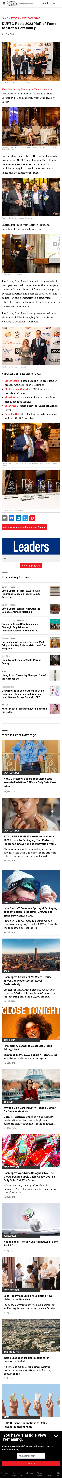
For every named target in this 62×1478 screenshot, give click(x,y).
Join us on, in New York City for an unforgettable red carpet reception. (30, 1056)
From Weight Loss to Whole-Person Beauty (21, 662)
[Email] (4, 518)
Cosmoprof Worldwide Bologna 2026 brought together (29, 993)
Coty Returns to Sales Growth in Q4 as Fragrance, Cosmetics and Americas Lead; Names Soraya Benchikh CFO (23, 694)
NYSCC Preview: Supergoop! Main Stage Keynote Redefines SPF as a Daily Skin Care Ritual (30, 782)
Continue (31, 1463)
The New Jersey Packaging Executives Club (27, 89)
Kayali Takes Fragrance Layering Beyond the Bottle (24, 710)
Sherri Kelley (12, 397)
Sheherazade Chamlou (18, 389)
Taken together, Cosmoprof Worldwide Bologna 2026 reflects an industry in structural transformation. (31, 1189)
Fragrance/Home (8, 638)
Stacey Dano (12, 380)
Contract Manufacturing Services (15, 620)
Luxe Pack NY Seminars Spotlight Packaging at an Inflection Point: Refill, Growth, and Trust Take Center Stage (30, 912)
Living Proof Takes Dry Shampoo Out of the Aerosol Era (24, 677)
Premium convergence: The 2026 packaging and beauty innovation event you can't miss (29, 1306)
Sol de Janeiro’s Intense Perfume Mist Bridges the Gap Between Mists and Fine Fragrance (24, 645)
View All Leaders (31, 565)
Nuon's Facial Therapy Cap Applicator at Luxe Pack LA (31, 1243)
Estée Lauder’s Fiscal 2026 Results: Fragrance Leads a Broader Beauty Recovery (21, 594)
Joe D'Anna (11, 405)
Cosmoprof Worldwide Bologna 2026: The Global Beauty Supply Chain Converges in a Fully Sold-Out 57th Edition (29, 1176)
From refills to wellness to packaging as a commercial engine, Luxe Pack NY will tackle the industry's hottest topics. (30, 924)
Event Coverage (31, 18)
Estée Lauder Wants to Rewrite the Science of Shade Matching (21, 610)
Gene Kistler (12, 414)
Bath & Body (6, 656)
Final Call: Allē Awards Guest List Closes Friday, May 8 (28, 1047)
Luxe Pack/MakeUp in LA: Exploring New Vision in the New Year (28, 1297)
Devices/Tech (10, 1236)
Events (15, 18)
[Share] (11, 518)
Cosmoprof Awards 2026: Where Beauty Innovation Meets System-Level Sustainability (27, 980)
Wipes (6, 1417)
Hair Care (5, 672)
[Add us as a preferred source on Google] (32, 518)
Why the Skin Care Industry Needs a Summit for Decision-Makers (30, 1109)
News (6, 971)
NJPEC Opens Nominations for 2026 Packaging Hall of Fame (25, 1425)
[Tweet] (25, 518)
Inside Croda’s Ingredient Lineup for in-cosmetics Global (27, 1359)
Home (5, 18)
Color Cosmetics (8, 587)
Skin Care (8, 1102)
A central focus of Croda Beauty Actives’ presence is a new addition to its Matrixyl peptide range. (28, 1370)
